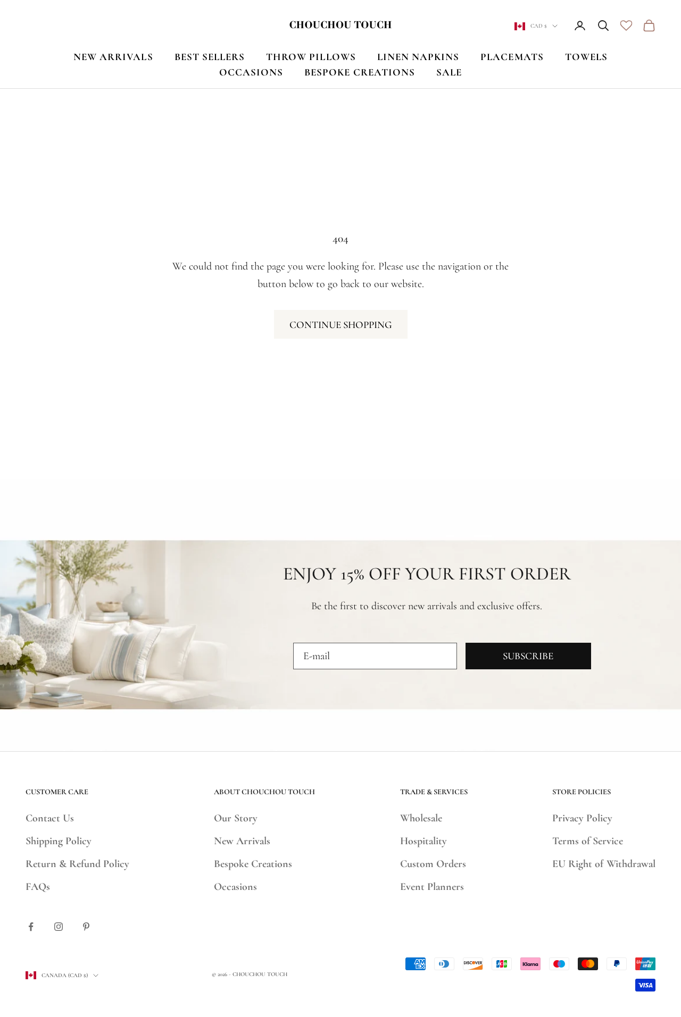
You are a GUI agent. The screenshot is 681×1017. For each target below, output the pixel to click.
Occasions (235, 886)
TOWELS (586, 57)
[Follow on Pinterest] (86, 926)
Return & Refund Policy (77, 864)
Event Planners (432, 886)
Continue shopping (340, 324)
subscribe (528, 656)
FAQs (38, 886)
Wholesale (421, 818)
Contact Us (50, 818)
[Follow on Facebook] (31, 926)
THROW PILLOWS (311, 57)
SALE (449, 72)
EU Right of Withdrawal (603, 864)
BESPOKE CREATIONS (359, 72)
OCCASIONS (251, 72)
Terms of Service (587, 841)
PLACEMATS (511, 57)
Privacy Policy (582, 818)
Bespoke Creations (253, 864)
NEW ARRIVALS (113, 57)
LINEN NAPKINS (418, 57)
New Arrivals (242, 841)
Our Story (236, 818)
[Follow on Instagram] (58, 926)
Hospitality (423, 841)
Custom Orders (433, 864)
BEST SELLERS (210, 57)
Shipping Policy (59, 841)
